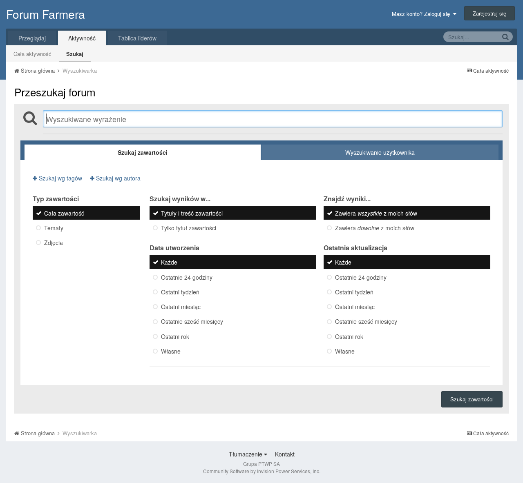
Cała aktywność (32, 54)
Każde (169, 262)
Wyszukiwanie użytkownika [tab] (380, 152)
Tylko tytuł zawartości (188, 228)
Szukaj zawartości (472, 399)
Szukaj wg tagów (59, 178)
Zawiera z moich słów (376, 213)
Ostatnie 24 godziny (186, 277)
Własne (171, 351)
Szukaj (74, 54)
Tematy (53, 228)
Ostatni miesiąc (181, 307)
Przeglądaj (32, 38)
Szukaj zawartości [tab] (143, 152)
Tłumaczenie (246, 454)
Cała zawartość (64, 213)
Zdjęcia (53, 243)
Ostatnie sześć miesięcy (192, 322)
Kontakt (285, 454)
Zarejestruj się (489, 13)
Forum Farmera (45, 14)
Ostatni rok (175, 336)
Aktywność (82, 38)
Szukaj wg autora (117, 178)
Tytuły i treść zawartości (192, 213)
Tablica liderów (137, 38)
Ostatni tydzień (180, 292)
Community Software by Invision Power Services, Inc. (261, 470)
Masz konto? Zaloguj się (422, 14)
